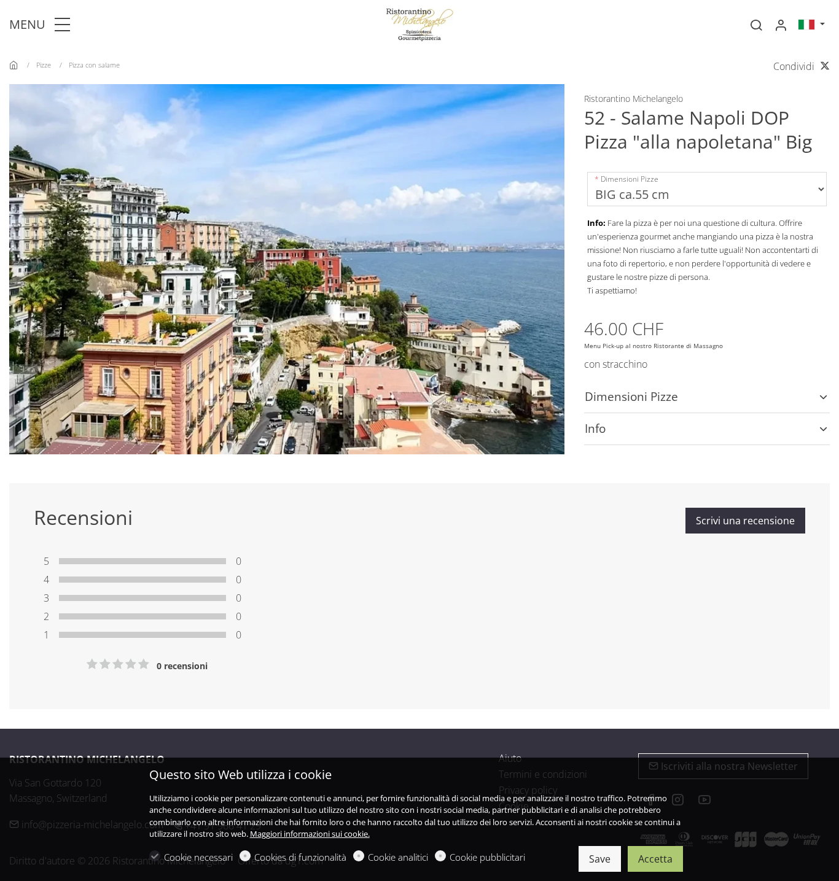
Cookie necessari (198, 857)
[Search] (756, 25)
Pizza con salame (94, 64)
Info (595, 428)
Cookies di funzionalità (300, 857)
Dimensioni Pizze (629, 179)
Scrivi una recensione (745, 520)
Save (600, 859)
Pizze (43, 64)
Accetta (655, 859)
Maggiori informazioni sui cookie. (310, 833)
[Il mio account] (780, 25)
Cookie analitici (398, 857)
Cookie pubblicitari (487, 857)
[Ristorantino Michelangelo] (419, 23)
